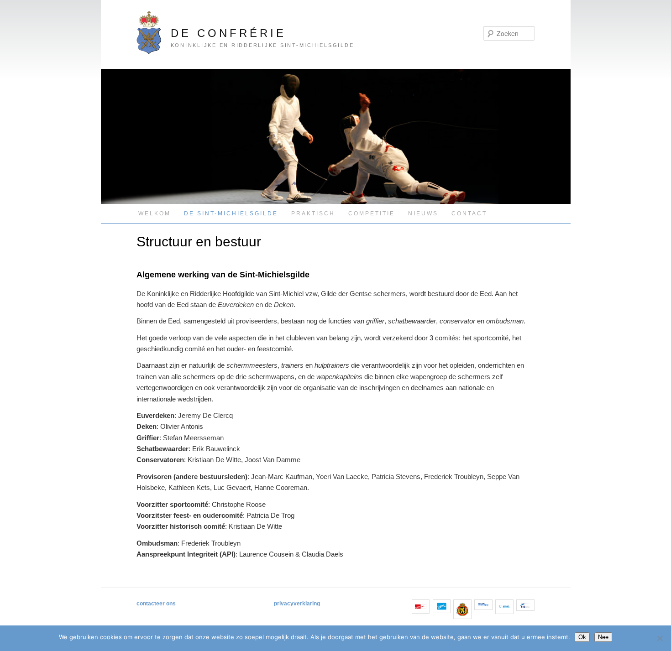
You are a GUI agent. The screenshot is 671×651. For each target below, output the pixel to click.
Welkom (154, 213)
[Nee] (659, 638)
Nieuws (423, 213)
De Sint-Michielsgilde (231, 213)
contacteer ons (156, 603)
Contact (469, 213)
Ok (582, 637)
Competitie (371, 213)
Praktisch (313, 213)
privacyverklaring (297, 603)
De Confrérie (228, 33)
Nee (603, 637)
